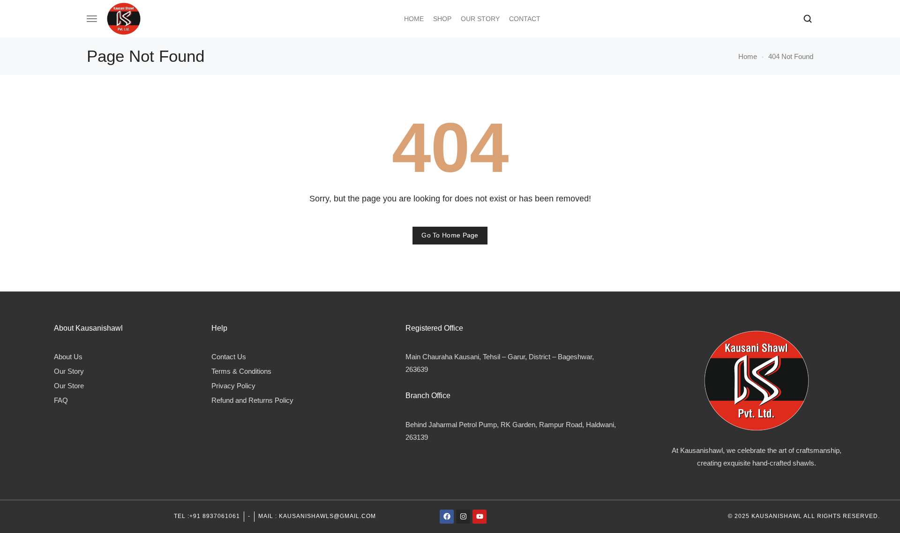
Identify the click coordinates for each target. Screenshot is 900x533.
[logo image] (123, 18)
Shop (442, 18)
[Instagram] (463, 517)
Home (414, 18)
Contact (524, 18)
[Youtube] (479, 517)
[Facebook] (447, 517)
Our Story (480, 18)
